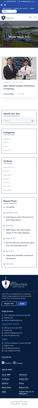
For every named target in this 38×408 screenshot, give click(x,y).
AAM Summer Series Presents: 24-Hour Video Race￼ (20, 218)
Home (3, 27)
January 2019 (7, 190)
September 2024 (8, 167)
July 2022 (6, 171)
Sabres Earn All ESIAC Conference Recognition (19, 257)
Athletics (6, 142)
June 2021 (6, 179)
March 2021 (7, 186)
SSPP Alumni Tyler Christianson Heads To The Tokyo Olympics (18, 231)
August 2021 (7, 175)
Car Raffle (10, 207)
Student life (7, 150)
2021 (22, 27)
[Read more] (19, 58)
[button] (9, 303)
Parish (4, 339)
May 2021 (6, 183)
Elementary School (10, 324)
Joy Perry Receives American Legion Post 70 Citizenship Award (20, 244)
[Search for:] (19, 121)
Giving (5, 146)
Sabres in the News (13, 27)
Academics (6, 139)
